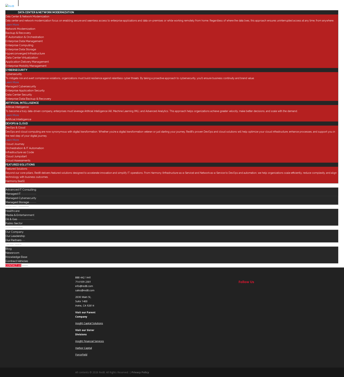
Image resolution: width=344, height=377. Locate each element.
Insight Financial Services (89, 341)
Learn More (12, 24)
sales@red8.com (84, 290)
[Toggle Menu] (18, 3)
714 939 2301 (83, 281)
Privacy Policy (140, 372)
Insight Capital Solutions (89, 323)
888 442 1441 (83, 277)
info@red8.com (84, 286)
